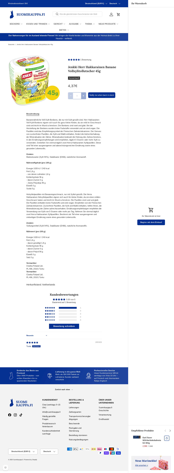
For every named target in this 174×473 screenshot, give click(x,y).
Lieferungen (74, 407)
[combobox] (77, 14)
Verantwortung (105, 415)
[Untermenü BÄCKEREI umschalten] (21, 23)
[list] (34, 80)
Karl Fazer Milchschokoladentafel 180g (152, 440)
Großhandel (104, 419)
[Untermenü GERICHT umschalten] (64, 23)
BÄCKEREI (15, 24)
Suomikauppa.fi (18, 459)
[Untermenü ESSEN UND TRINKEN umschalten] (48, 23)
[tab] (32, 113)
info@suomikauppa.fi (51, 412)
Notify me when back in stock (101, 95)
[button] (118, 14)
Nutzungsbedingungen (78, 439)
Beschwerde (74, 423)
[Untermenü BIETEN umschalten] (68, 30)
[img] (32, 342)
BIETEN (62, 30)
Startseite (11, 44)
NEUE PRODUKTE (107, 24)
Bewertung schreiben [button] (64, 326)
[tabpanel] (64, 198)
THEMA (88, 24)
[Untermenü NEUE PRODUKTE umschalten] (117, 23)
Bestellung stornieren (78, 435)
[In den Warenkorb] (166, 438)
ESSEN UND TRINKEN (36, 24)
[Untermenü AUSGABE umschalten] (80, 23)
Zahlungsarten (75, 412)
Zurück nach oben (62, 389)
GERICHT (58, 24)
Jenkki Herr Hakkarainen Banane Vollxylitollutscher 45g (35, 44)
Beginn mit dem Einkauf (151, 222)
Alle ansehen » (141, 465)
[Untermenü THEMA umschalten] (93, 23)
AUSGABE (74, 24)
